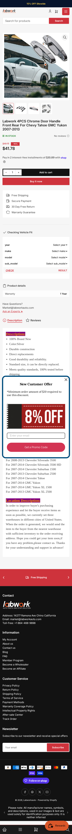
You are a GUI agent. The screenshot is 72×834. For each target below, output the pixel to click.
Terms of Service (13, 698)
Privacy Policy (11, 685)
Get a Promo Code (36, 447)
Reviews (35, 320)
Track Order (10, 718)
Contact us (9, 647)
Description (14, 320)
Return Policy (11, 689)
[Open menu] (65, 11)
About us (8, 643)
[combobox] (36, 20)
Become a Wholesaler (16, 664)
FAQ (5, 656)
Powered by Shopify (47, 800)
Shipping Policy (12, 693)
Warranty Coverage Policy (18, 706)
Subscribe (58, 747)
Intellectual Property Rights (19, 710)
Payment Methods (13, 702)
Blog (5, 652)
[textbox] (42, 245)
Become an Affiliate (14, 668)
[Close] (66, 380)
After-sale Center (13, 714)
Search (59, 20)
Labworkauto (29, 800)
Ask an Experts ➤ (13, 311)
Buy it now (36, 181)
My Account (10, 639)
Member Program (13, 660)
